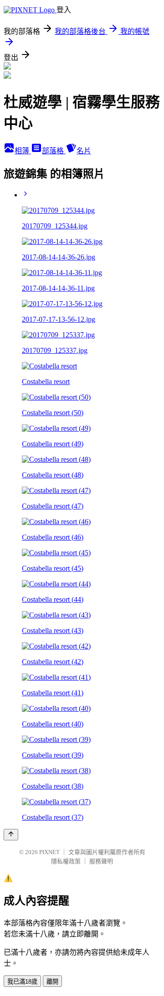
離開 (52, 981)
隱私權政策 (66, 861)
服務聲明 (101, 861)
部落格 (54, 151)
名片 (84, 151)
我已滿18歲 (22, 981)
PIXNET (49, 852)
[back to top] (11, 834)
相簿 (23, 151)
